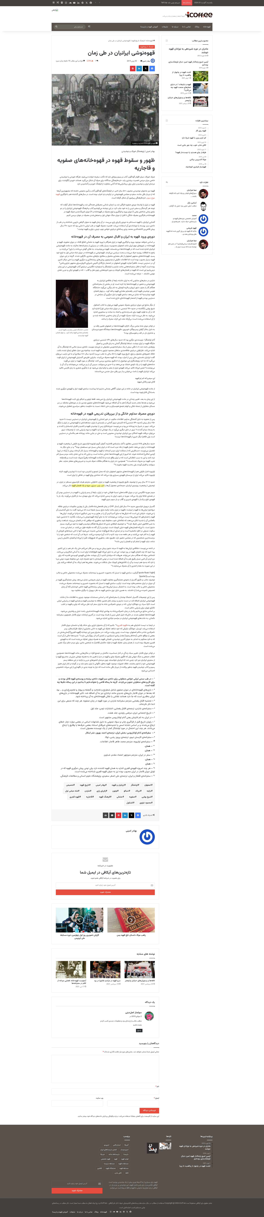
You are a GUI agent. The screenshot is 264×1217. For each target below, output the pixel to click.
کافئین (99, 1168)
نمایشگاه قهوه (111, 1168)
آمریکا (126, 1145)
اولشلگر (134, 785)
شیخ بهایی (146, 797)
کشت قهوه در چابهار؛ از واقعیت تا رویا (181, 74)
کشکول (130, 803)
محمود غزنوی (145, 803)
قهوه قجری (122, 625)
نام (157, 1086)
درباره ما (175, 26)
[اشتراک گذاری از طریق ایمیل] (112, 815)
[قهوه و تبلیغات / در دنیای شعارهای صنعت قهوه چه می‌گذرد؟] (200, 88)
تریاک (137, 791)
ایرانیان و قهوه (118, 785)
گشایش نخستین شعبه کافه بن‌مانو (167, 2)
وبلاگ (197, 26)
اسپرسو (106, 1145)
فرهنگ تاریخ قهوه (138, 40)
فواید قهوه (124, 1159)
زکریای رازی (101, 791)
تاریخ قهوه (84, 785)
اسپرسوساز (124, 1149)
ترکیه (149, 791)
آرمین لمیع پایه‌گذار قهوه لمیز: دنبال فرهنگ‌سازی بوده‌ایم (188, 63)
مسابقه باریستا (109, 1163)
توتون (114, 791)
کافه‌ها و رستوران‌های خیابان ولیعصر (140, 980)
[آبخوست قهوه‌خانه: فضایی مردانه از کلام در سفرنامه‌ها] (71, 969)
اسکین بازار (191, 203)
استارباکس (117, 1145)
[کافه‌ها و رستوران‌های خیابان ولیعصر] (140, 969)
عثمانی (120, 797)
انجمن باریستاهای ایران (108, 1149)
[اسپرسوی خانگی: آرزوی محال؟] (165, 1146)
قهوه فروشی (191, 228)
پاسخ (139, 1030)
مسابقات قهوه (123, 1163)
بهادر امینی (146, 61)
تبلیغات (165, 26)
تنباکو (126, 791)
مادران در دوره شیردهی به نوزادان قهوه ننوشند (188, 50)
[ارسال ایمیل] (141, 61)
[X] (145, 68)
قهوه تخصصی (105, 1159)
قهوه (115, 1159)
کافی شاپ (118, 1173)
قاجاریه (89, 797)
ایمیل (156, 1098)
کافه (126, 1173)
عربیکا (102, 1154)
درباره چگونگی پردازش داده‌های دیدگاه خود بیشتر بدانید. (98, 1116)
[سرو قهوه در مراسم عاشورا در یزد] (105, 969)
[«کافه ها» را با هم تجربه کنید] (153, 1148)
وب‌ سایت (99, 1098)
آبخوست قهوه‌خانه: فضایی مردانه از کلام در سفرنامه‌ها (71, 982)
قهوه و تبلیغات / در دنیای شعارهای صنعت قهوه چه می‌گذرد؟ (180, 87)
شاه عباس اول (71, 791)
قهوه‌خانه (207, 26)
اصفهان (147, 785)
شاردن (87, 791)
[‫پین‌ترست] (132, 68)
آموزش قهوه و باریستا (149, 26)
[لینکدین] (139, 68)
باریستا (125, 1154)
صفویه (132, 797)
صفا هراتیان (191, 190)
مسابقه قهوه (123, 1168)
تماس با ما (186, 26)
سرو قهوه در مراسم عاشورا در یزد (107, 980)
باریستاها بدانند (114, 1154)
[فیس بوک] (152, 68)
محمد (194, 215)
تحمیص (69, 785)
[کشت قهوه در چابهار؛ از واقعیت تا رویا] (200, 76)
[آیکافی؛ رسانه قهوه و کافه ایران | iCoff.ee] (187, 14)
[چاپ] (105, 815)
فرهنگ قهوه (104, 797)
